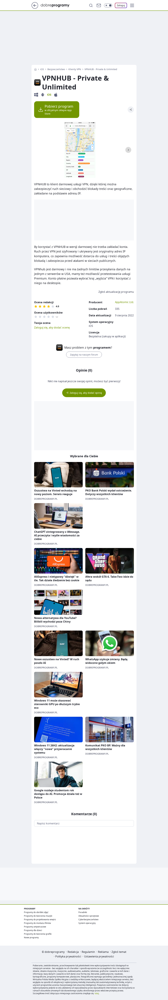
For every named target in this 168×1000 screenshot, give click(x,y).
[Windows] (36, 95)
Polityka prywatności (68, 956)
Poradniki (82, 912)
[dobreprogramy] (58, 5)
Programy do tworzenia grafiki (38, 934)
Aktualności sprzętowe (88, 915)
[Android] (43, 95)
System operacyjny (87, 923)
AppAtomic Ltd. (124, 302)
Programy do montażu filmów (37, 923)
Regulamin (88, 952)
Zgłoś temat (119, 952)
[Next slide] (128, 150)
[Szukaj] (91, 5)
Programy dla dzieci (33, 930)
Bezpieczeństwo (56, 69)
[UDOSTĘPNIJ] (131, 109)
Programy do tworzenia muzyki (38, 915)
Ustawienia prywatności (99, 956)
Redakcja (73, 952)
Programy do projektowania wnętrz (40, 919)
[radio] (35, 306)
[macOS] (56, 95)
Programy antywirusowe (35, 926)
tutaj (97, 993)
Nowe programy (31, 937)
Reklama (103, 952)
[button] (132, 5)
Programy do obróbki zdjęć (36, 912)
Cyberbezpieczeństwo (88, 919)
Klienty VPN (74, 69)
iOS (42, 69)
